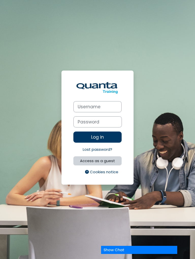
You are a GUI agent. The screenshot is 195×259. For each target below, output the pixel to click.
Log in (97, 137)
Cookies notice (103, 172)
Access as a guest (97, 160)
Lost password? (97, 149)
